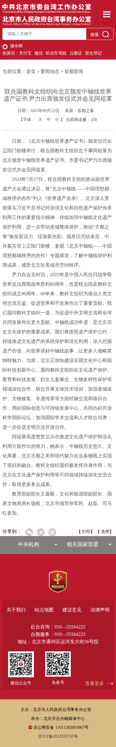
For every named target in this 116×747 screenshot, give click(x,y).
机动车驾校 (56, 53)
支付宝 (25, 53)
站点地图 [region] (44, 609)
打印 (86, 531)
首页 (31, 71)
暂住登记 (93, 53)
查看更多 (94, 683)
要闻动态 (49, 71)
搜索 (94, 34)
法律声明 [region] (99, 609)
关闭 (105, 531)
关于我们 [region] (16, 609)
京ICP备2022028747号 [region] (58, 736)
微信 (39, 53)
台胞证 (76, 53)
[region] (58, 582)
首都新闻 (73, 71)
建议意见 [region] (71, 609)
